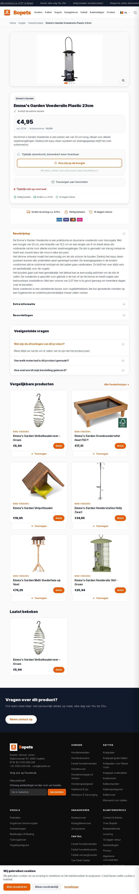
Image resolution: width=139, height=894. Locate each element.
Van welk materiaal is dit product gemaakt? (41, 360)
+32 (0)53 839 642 (20, 766)
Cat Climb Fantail (80, 860)
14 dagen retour (112, 839)
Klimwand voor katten (115, 800)
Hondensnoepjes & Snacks (82, 776)
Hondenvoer (78, 768)
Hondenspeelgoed (82, 783)
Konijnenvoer (78, 817)
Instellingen (71, 887)
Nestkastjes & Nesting (22, 834)
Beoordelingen (23, 315)
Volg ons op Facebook (23, 772)
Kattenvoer (109, 794)
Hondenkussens (80, 758)
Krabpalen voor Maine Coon (115, 765)
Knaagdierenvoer (81, 823)
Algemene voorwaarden (110, 858)
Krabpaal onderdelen (115, 772)
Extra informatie (24, 304)
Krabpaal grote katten (115, 758)
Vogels (22, 23)
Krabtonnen (109, 778)
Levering (108, 834)
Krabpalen (109, 752)
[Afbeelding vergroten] (123, 80)
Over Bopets (110, 823)
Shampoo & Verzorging (84, 794)
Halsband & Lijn (79, 789)
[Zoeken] (135, 12)
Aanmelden (57, 792)
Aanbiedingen (111, 845)
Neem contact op (21, 719)
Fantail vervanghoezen (84, 854)
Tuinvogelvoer (18, 839)
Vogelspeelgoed (19, 845)
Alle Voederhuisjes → (116, 384)
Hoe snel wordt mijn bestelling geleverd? (40, 370)
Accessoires (78, 828)
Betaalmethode (111, 828)
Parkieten (15, 817)
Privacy (107, 850)
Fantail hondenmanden (84, 763)
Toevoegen (40, 454)
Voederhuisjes (35, 23)
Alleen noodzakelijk (46, 887)
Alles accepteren (17, 887)
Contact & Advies (112, 817)
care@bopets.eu (41, 766)
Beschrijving (21, 233)
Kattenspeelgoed (113, 789)
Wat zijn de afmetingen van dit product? (39, 343)
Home (13, 23)
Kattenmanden (111, 783)
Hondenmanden (80, 752)
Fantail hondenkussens (84, 849)
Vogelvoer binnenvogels (24, 823)
